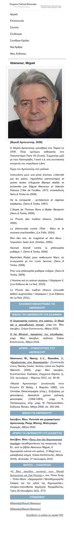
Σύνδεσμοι (16, 33)
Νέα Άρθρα (16, 47)
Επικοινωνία (17, 20)
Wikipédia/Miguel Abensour (25, 503)
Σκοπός (14, 27)
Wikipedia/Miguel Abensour (25, 508)
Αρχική (14, 14)
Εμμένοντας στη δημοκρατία (29, 362)
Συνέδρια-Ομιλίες (19, 40)
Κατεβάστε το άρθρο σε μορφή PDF (44, 515)
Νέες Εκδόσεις (18, 53)
